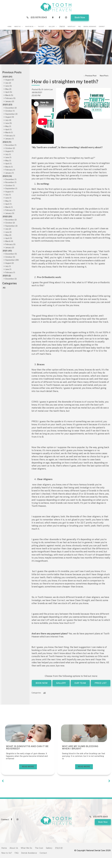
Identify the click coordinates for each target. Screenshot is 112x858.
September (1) (11, 188)
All (4, 288)
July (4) (8, 120)
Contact (102, 26)
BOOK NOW (42, 683)
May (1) (8, 126)
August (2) (9, 80)
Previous (2, 781)
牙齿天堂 (62, 26)
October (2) (10, 148)
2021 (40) (7, 251)
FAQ (79, 26)
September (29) (12, 260)
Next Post (104, 76)
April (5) (8, 92)
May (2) (8, 89)
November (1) (10, 145)
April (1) (8, 129)
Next (109, 781)
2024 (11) (7, 142)
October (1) (10, 111)
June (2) (8, 232)
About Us (17, 26)
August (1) (9, 151)
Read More (28, 767)
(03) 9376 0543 (39, 17)
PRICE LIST (101, 683)
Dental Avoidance (89, 26)
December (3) (11, 254)
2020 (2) (7, 275)
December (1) (10, 179)
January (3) (9, 213)
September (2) (11, 114)
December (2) (11, 108)
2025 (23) (7, 104)
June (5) (8, 123)
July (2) (8, 83)
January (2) (9, 101)
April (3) (8, 238)
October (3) (10, 257)
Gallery (52, 26)
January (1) (9, 139)
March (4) (9, 241)
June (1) (8, 157)
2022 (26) (7, 216)
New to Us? (71, 26)
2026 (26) (7, 76)
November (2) (11, 220)
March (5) (9, 95)
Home (9, 26)
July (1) (8, 154)
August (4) (9, 117)
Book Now (80, 17)
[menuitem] (4, 848)
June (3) (8, 86)
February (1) (10, 136)
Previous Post (90, 76)
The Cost (41, 26)
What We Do (29, 26)
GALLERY (61, 683)
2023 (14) (7, 176)
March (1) (9, 132)
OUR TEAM (80, 683)
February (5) (10, 98)
